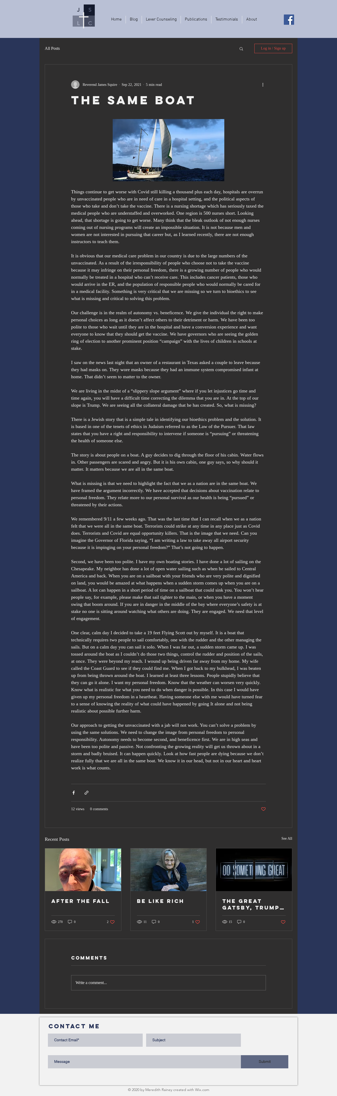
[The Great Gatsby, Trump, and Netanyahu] (254, 869)
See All (286, 839)
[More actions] (263, 84)
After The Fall (80, 901)
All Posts (52, 48)
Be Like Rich (160, 901)
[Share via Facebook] (73, 792)
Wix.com (202, 1089)
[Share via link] (86, 792)
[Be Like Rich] (169, 869)
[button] (241, 48)
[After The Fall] (83, 869)
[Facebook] (289, 19)
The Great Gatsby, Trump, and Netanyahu (252, 904)
